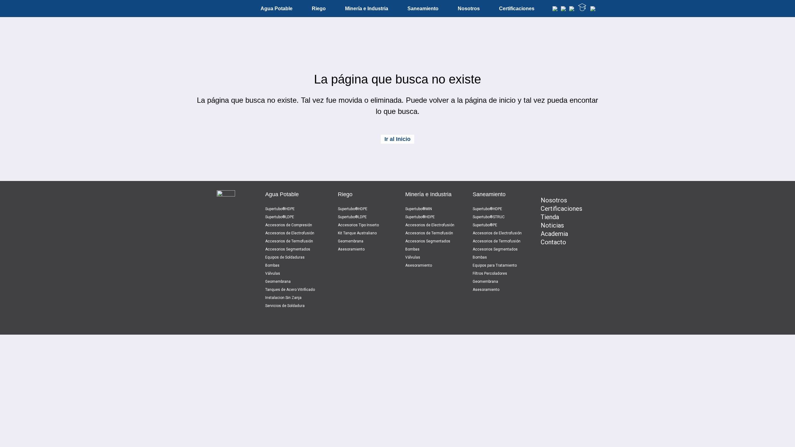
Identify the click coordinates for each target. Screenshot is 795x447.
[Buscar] (554, 10)
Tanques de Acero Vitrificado (290, 289)
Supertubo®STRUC (489, 217)
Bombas (272, 265)
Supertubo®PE (485, 225)
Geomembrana (278, 281)
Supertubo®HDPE (280, 209)
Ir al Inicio (397, 139)
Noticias (552, 225)
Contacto (553, 242)
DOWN (397, 431)
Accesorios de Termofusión (289, 241)
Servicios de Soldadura (285, 306)
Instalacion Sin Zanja (283, 298)
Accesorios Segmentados (287, 249)
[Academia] (582, 8)
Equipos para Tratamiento (495, 265)
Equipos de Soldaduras (285, 257)
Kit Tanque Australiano (357, 233)
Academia (554, 233)
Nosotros (554, 200)
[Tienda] (563, 9)
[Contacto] (592, 10)
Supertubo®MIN (418, 209)
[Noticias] (571, 10)
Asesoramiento (351, 249)
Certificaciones (561, 208)
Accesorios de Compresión (288, 225)
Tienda (550, 217)
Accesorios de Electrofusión (289, 233)
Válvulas (272, 273)
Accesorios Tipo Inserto (358, 225)
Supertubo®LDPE (279, 217)
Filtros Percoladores (490, 273)
